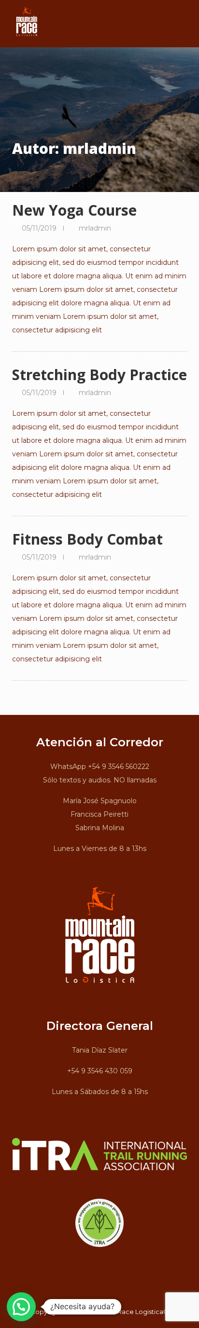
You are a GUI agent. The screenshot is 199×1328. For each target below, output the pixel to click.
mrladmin (95, 228)
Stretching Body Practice (99, 374)
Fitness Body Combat (87, 539)
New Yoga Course (74, 210)
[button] (21, 1306)
